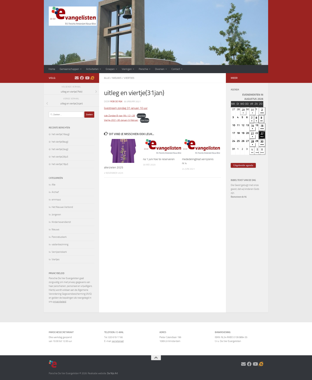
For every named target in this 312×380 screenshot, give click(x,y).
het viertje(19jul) (60, 164)
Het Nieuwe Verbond (62, 207)
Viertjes (129, 77)
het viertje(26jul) (60, 156)
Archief (55, 192)
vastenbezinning (60, 244)
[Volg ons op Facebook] (82, 78)
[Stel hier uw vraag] (77, 78)
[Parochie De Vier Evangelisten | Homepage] (73, 16)
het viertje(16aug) (61, 134)
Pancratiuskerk (59, 237)
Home (52, 69)
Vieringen (127, 69)
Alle (107, 77)
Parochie (143, 69)
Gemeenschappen (69, 69)
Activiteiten (92, 69)
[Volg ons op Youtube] (87, 78)
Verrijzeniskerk (59, 251)
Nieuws (117, 77)
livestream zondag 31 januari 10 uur (126, 108)
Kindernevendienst (61, 222)
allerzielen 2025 (113, 167)
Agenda (235, 89)
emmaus (56, 199)
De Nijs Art (112, 373)
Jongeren (56, 214)
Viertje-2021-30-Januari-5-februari (121, 120)
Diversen (159, 69)
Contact (175, 69)
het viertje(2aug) (60, 149)
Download (141, 115)
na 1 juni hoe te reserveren (159, 159)
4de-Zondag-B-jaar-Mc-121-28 (119, 115)
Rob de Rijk (116, 101)
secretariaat (118, 341)
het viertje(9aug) (60, 141)
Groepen (110, 69)
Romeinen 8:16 (239, 196)
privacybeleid (59, 301)
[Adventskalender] (92, 78)
